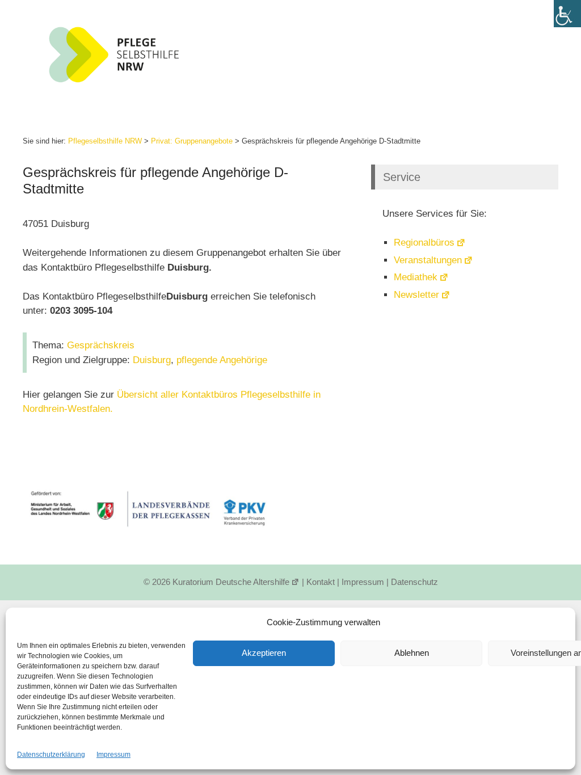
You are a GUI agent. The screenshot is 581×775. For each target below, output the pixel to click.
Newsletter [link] (416, 294)
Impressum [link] (113, 755)
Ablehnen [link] (411, 653)
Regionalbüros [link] (424, 242)
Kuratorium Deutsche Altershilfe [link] (230, 582)
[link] (567, 13)
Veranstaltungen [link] (428, 260)
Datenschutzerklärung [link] (51, 755)
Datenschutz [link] (414, 582)
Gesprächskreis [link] (100, 345)
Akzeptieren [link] (264, 653)
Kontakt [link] (320, 582)
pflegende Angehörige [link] (221, 360)
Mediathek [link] (415, 277)
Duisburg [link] (152, 360)
